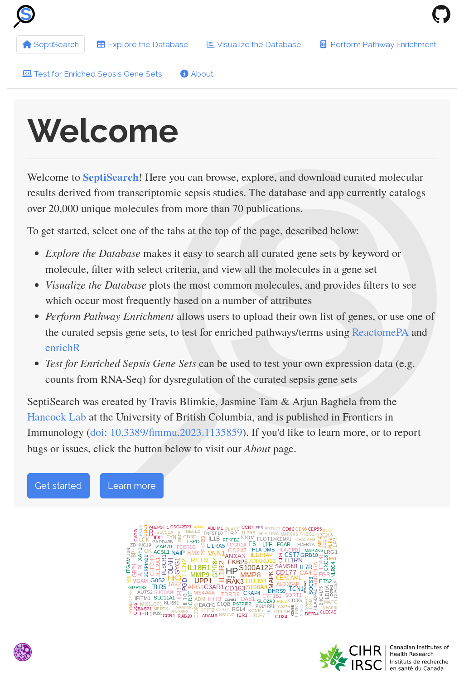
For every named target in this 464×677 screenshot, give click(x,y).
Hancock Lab (56, 416)
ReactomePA (381, 331)
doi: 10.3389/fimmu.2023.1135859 (166, 432)
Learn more (132, 485)
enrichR (62, 347)
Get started (58, 485)
